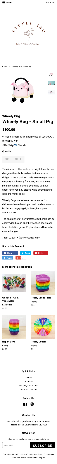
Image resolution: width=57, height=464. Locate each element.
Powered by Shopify (36, 457)
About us (28, 381)
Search (28, 377)
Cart (52, 2)
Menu (9, 2)
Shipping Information (28, 385)
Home (4, 67)
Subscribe (42, 446)
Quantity (6, 151)
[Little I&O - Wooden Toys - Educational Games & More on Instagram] (32, 405)
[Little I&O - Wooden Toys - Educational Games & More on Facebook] (25, 405)
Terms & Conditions (28, 389)
